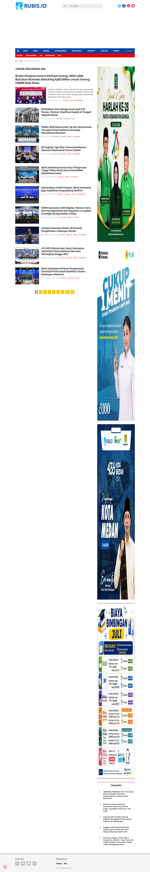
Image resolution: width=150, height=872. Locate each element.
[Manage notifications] (5, 867)
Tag (20, 61)
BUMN (35, 51)
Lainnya (128, 51)
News (25, 51)
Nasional (67, 119)
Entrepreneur (60, 51)
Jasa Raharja (31, 55)
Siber (65, 864)
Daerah (46, 51)
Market (116, 51)
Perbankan (79, 100)
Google (20, 55)
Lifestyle (104, 51)
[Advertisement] (75, 28)
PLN (59, 55)
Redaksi (59, 864)
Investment (77, 51)
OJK (41, 55)
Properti (91, 51)
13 (67, 292)
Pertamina (49, 55)
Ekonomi (66, 100)
